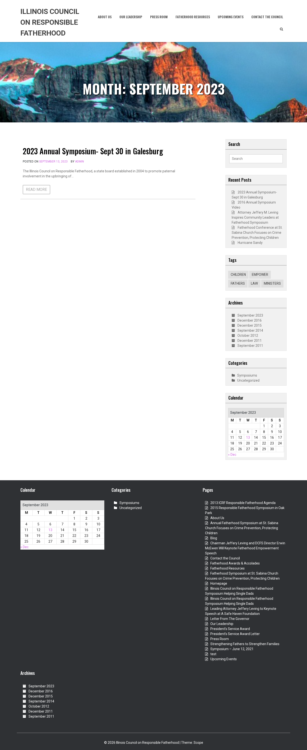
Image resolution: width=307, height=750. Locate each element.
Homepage (218, 583)
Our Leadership (130, 16)
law (254, 283)
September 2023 (250, 315)
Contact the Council (267, 16)
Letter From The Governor (229, 619)
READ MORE (36, 189)
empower (260, 274)
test (213, 654)
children (238, 274)
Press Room (159, 16)
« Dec (232, 454)
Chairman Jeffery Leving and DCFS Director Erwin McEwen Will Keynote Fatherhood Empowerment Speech (245, 548)
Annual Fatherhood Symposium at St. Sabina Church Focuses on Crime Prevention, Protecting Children (241, 528)
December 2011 (249, 340)
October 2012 (247, 335)
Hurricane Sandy (250, 243)
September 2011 (250, 346)
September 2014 (250, 330)
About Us (105, 16)
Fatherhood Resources (193, 16)
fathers (238, 283)
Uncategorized (248, 380)
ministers (272, 283)
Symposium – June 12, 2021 (232, 649)
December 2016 (249, 320)
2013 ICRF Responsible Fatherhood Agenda (243, 503)
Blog (213, 538)
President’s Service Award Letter (235, 634)
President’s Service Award (230, 629)
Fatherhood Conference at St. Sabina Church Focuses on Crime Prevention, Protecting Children (257, 233)
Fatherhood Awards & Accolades (235, 563)
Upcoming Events (230, 16)
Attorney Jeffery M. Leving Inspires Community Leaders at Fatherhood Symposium (255, 217)
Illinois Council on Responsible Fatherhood (49, 22)
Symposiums (247, 375)
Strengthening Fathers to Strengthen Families (244, 644)
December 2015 (249, 325)
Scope (198, 742)
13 (248, 437)
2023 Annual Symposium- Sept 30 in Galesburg (93, 150)
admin (79, 161)
